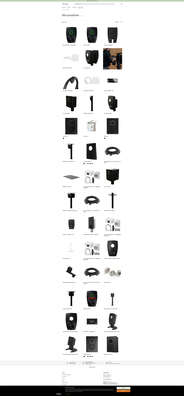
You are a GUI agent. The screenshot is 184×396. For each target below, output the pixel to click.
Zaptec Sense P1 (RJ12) (67, 67)
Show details (67, 394)
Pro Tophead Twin (86, 67)
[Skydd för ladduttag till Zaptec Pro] (71, 272)
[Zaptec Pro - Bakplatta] (112, 35)
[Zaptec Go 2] (71, 126)
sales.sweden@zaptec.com (113, 382)
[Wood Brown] (92, 163)
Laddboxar (64, 7)
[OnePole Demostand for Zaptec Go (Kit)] (71, 344)
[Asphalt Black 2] (104, 356)
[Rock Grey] (87, 163)
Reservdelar (74, 7)
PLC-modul (85, 136)
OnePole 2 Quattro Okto (67, 308)
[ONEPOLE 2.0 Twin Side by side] (71, 151)
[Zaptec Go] (112, 126)
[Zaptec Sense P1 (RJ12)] (71, 57)
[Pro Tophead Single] (112, 103)
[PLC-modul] (92, 126)
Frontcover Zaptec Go (87, 161)
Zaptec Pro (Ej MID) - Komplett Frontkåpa (112, 258)
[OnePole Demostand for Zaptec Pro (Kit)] (112, 321)
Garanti (63, 378)
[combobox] (94, 4)
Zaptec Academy (65, 382)
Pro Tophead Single (107, 113)
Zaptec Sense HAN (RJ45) (88, 90)
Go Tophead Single (66, 113)
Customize (123, 390)
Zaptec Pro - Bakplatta (108, 45)
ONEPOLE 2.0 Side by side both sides (70, 210)
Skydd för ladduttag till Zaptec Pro (69, 282)
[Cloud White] (85, 163)
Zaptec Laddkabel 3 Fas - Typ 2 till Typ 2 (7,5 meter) (112, 162)
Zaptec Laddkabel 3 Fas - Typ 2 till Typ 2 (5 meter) (91, 211)
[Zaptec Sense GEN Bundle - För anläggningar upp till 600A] (112, 224)
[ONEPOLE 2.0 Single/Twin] (92, 103)
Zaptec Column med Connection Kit (110, 308)
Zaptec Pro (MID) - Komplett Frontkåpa (70, 331)
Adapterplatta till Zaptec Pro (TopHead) (90, 234)
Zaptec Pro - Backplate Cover (68, 234)
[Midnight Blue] (90, 163)
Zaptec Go (106, 136)
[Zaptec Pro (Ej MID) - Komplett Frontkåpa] (112, 248)
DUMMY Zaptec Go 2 (108, 354)
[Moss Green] (89, 163)
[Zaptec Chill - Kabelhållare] (71, 80)
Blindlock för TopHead (67, 186)
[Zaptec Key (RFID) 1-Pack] (112, 80)
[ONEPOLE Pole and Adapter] (112, 200)
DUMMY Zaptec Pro (87, 308)
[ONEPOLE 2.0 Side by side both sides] (71, 200)
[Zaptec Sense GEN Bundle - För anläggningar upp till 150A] (92, 248)
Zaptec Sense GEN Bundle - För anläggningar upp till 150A (91, 259)
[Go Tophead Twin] (112, 176)
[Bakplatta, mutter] (112, 272)
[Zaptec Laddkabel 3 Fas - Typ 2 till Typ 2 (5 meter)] (92, 200)
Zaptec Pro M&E (86, 45)
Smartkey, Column (66, 258)
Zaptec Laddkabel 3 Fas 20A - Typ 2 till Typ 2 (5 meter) (91, 283)
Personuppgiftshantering (66, 374)
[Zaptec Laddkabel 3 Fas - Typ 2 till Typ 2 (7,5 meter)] (112, 151)
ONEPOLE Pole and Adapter (109, 210)
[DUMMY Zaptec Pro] (92, 298)
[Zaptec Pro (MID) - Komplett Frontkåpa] (71, 321)
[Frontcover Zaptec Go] (92, 151)
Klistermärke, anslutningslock (89, 331)
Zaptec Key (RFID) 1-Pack (109, 90)
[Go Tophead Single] (71, 103)
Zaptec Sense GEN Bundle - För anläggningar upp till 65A (91, 187)
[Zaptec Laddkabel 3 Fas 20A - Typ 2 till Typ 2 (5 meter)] (92, 272)
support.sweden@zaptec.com (112, 383)
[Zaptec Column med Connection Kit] (112, 298)
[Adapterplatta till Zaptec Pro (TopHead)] (92, 224)
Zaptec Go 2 (65, 136)
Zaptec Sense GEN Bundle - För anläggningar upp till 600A (112, 235)
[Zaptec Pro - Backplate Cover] (71, 224)
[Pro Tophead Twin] (92, 57)
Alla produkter (80, 7)
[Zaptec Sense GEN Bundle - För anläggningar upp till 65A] (92, 176)
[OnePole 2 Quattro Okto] (71, 298)
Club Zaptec (64, 384)
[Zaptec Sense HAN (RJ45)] (92, 80)
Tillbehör (68, 7)
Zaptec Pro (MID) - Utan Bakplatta (69, 45)
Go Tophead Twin (107, 186)
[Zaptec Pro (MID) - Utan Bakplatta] (71, 35)
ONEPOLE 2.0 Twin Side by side (69, 161)
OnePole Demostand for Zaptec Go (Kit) (70, 354)
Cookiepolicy (64, 376)
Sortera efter (64, 22)
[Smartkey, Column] (71, 248)
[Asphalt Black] (63, 138)
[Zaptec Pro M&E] (92, 35)
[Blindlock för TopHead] (71, 176)
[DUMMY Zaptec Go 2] (112, 344)
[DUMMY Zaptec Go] (92, 344)
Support (63, 380)
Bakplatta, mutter (107, 282)
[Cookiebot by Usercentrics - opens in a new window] (59, 394)
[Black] (84, 285)
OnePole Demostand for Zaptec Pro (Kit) (111, 331)
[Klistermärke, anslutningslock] (92, 321)
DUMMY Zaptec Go (87, 354)
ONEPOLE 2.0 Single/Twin (88, 113)
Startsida (63, 9)
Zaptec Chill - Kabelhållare (68, 90)
